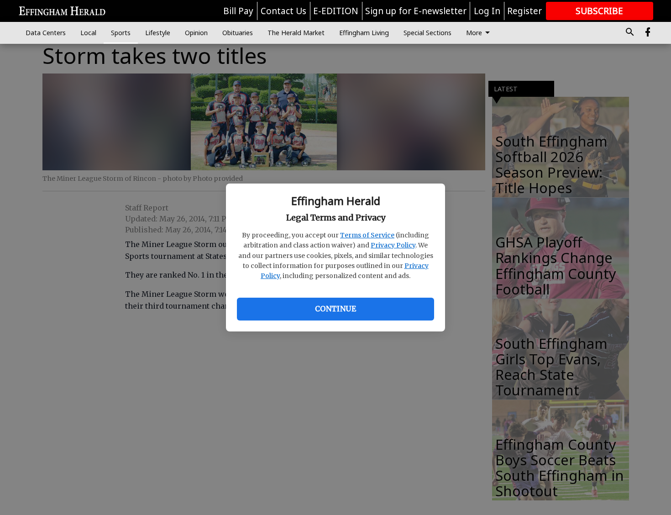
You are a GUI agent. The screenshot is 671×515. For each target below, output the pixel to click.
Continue (335, 308)
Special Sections (427, 32)
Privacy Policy (393, 245)
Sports (121, 32)
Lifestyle (157, 32)
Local (88, 32)
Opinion (196, 32)
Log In (487, 11)
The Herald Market (296, 32)
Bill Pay (238, 11)
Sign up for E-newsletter (416, 11)
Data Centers (46, 32)
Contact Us (283, 11)
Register (524, 11)
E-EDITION (335, 11)
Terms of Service (367, 235)
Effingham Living (364, 32)
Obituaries (237, 32)
